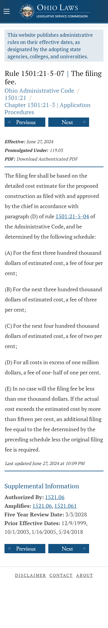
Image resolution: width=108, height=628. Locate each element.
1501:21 (15, 98)
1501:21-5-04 (72, 216)
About (84, 575)
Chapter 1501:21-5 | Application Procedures (47, 108)
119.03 (56, 150)
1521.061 (65, 505)
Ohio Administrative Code (39, 90)
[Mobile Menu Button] (7, 12)
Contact (61, 575)
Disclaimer (30, 575)
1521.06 (54, 497)
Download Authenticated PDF (46, 159)
